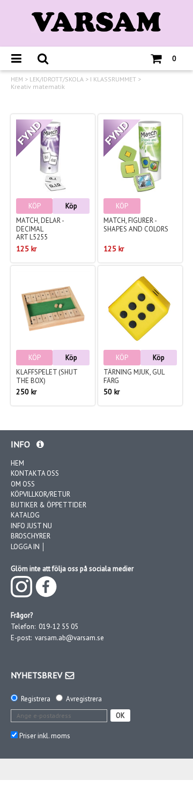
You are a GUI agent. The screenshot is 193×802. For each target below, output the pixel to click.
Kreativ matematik (38, 87)
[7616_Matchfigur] (140, 156)
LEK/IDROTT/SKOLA (56, 79)
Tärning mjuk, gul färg (133, 376)
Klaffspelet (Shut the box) (46, 376)
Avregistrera (84, 698)
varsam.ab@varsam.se (69, 637)
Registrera (35, 698)
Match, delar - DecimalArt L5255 (40, 229)
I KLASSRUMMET (113, 79)
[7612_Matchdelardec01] (53, 156)
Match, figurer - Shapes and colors (135, 225)
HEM (17, 79)
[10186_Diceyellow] (140, 307)
